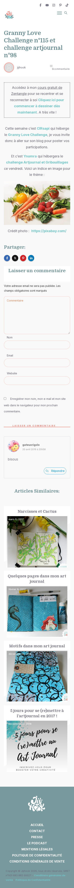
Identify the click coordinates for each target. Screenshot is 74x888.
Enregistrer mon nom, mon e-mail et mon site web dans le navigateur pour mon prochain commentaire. (35, 405)
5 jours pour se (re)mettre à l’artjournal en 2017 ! (37, 738)
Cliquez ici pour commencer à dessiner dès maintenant (39, 106)
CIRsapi (43, 128)
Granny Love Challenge (27, 135)
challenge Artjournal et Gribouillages (37, 162)
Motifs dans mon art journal (37, 671)
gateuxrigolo (31, 444)
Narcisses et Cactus (37, 537)
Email (10, 355)
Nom (10, 337)
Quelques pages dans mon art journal (37, 604)
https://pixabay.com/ (48, 231)
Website (12, 373)
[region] (37, 849)
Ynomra (30, 156)
